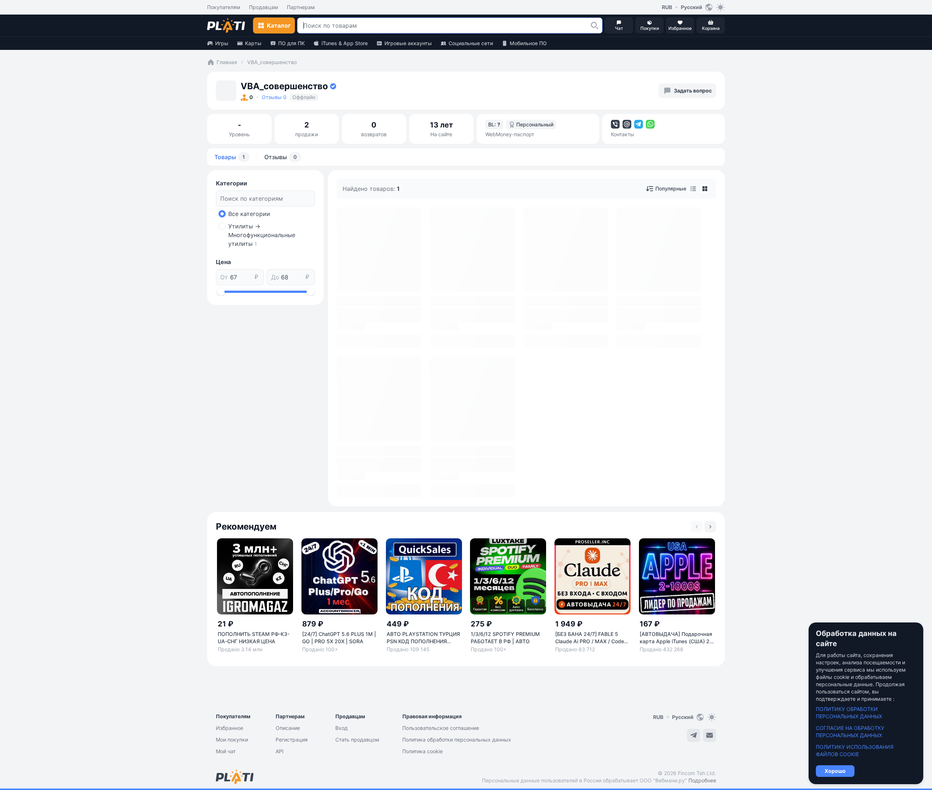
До (275, 277)
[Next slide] (710, 526)
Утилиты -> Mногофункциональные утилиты (261, 235)
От (224, 277)
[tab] (693, 188)
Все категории (249, 213)
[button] (594, 25)
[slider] (221, 291)
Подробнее (702, 780)
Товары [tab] (229, 157)
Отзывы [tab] (280, 157)
